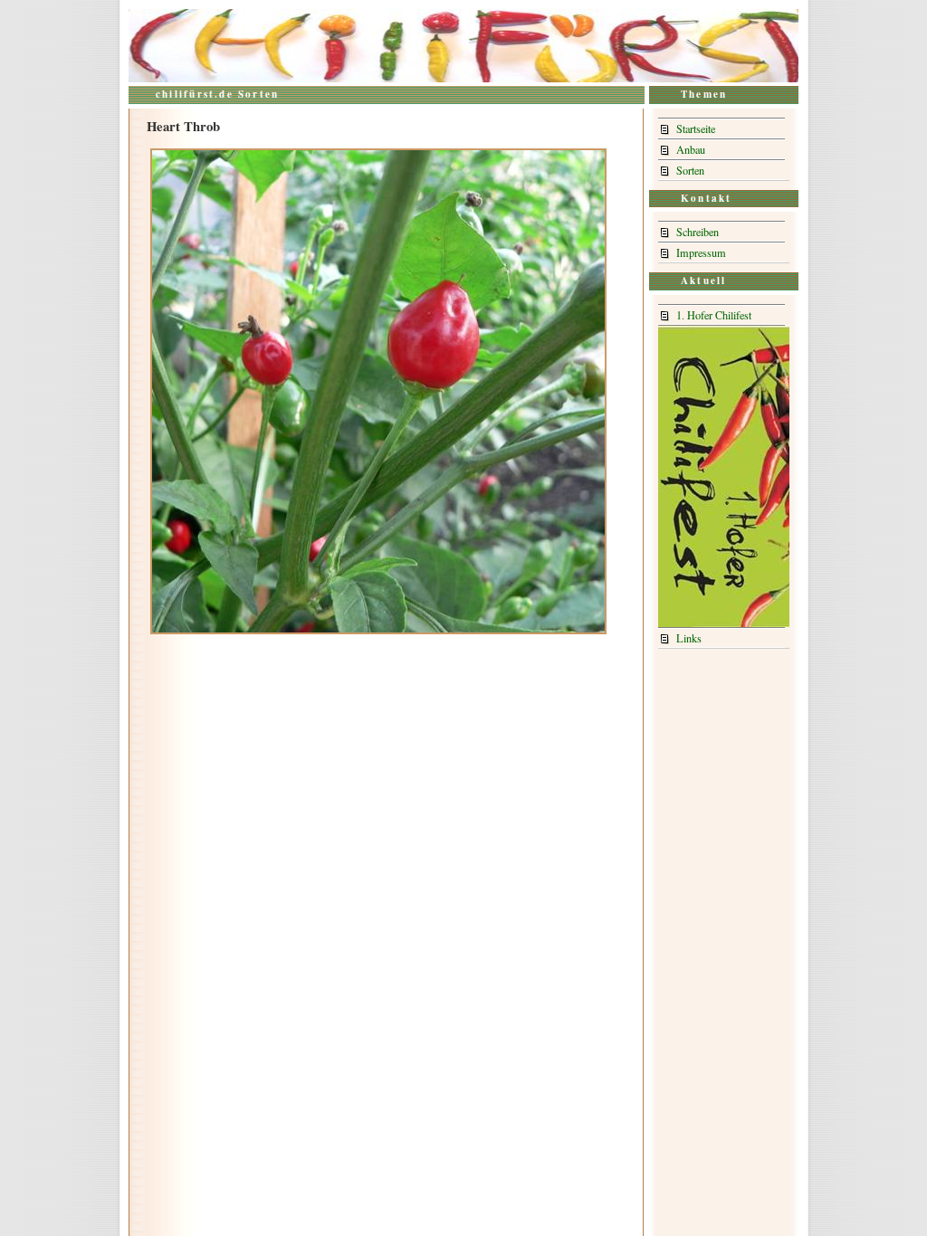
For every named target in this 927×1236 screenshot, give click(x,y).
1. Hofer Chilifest (713, 315)
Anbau (690, 149)
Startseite (695, 128)
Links (689, 638)
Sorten (690, 170)
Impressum (701, 252)
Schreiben (697, 231)
